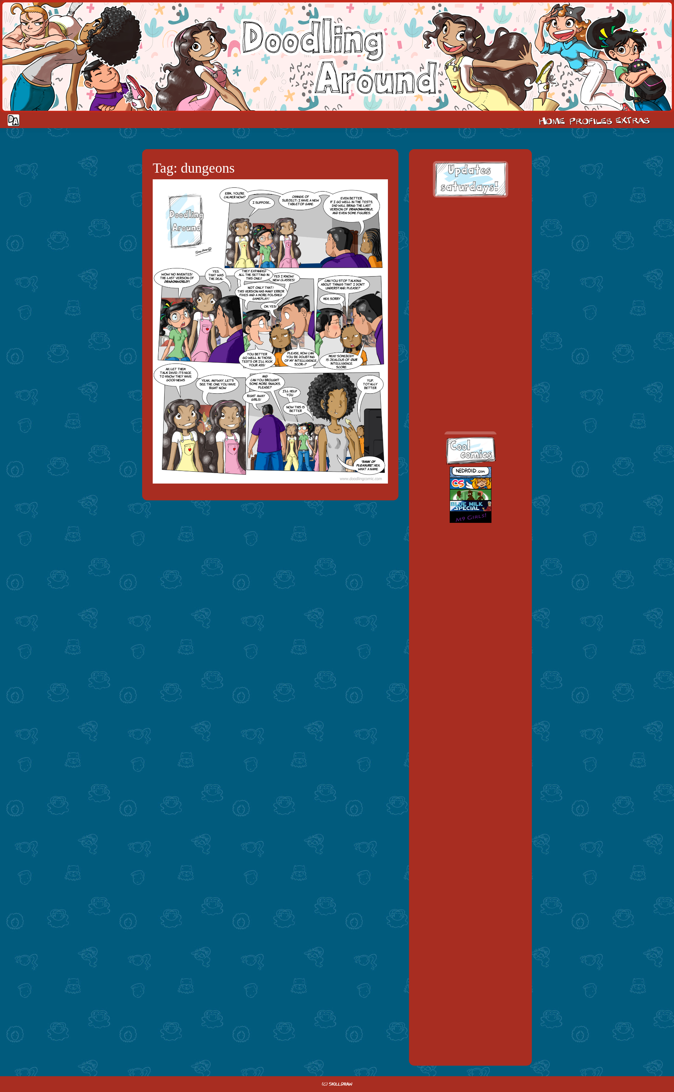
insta (463, 407)
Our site (661, 120)
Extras (634, 120)
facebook (463, 315)
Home (551, 120)
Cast (590, 120)
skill (463, 376)
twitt (463, 346)
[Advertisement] (470, 249)
